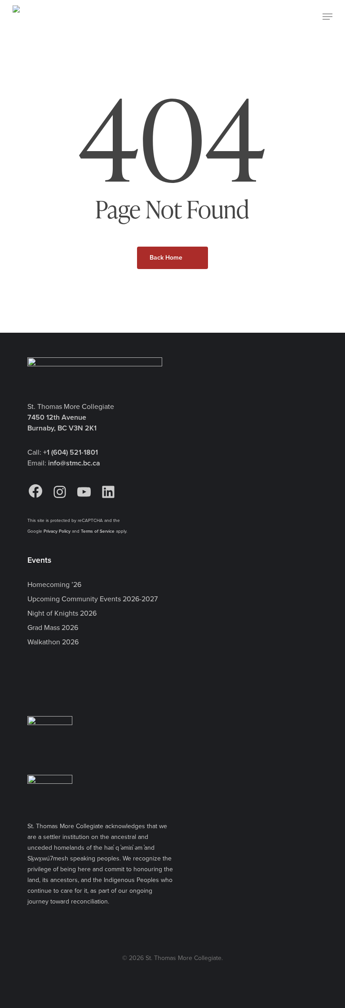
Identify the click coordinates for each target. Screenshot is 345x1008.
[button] (327, 16)
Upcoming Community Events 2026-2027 (92, 599)
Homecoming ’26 (54, 584)
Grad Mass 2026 (52, 627)
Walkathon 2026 (53, 642)
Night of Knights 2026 (62, 613)
